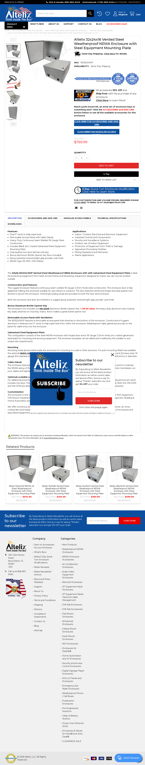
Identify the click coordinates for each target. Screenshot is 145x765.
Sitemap (38, 630)
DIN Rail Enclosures (72, 604)
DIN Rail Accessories (72, 609)
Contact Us (85, 24)
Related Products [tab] (20, 447)
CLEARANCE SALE (71, 741)
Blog (99, 24)
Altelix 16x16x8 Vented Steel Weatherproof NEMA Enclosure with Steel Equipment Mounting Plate (55, 490)
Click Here (80, 202)
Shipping (38, 605)
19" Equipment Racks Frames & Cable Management (72, 597)
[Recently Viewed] (100, 14)
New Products (69, 544)
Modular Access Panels (77, 218)
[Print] (81, 208)
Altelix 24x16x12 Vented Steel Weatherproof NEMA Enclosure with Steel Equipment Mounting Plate (90, 490)
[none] (47, 60)
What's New (37, 24)
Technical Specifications (111, 218)
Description (15, 218)
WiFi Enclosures (70, 643)
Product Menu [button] (12, 25)
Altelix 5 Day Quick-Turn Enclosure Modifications (43, 559)
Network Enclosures (72, 582)
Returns (38, 609)
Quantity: (80, 152)
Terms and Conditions (45, 600)
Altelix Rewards (41, 567)
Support (69, 24)
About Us (53, 24)
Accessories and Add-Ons (42, 218)
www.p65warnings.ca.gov (54, 438)
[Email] (76, 208)
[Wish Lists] (108, 14)
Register (123, 14)
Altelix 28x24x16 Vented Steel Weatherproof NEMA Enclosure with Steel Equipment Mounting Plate (124, 490)
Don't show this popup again (93, 407)
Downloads (15, 224)
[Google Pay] (106, 174)
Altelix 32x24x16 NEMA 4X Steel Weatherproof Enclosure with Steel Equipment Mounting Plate (21, 490)
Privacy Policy (41, 595)
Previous (13, 39)
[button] (106, 180)
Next (13, 124)
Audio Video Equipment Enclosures (68, 574)
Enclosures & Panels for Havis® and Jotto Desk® (72, 733)
